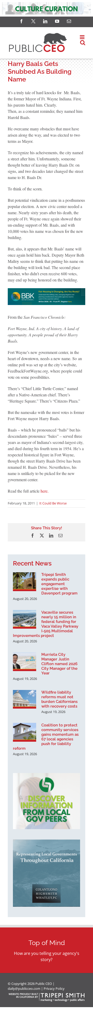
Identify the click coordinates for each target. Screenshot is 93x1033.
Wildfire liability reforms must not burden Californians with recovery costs (59, 699)
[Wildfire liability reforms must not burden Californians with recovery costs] (24, 699)
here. (45, 491)
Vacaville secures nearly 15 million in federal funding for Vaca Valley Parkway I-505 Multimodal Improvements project (45, 624)
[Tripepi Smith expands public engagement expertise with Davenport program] (24, 581)
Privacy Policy (54, 988)
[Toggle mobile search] (82, 42)
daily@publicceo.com (24, 988)
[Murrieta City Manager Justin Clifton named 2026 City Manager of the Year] (24, 661)
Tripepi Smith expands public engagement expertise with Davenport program (59, 584)
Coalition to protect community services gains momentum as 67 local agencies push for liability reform (46, 737)
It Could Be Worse (53, 503)
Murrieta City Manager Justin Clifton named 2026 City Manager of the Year (59, 663)
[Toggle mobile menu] (82, 37)
